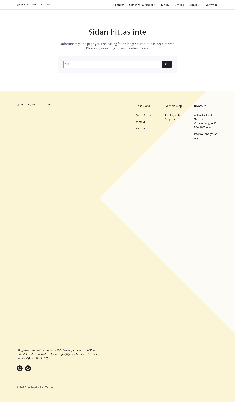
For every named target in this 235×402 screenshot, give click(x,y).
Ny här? (140, 128)
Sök (166, 64)
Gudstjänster (143, 115)
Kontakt (140, 122)
